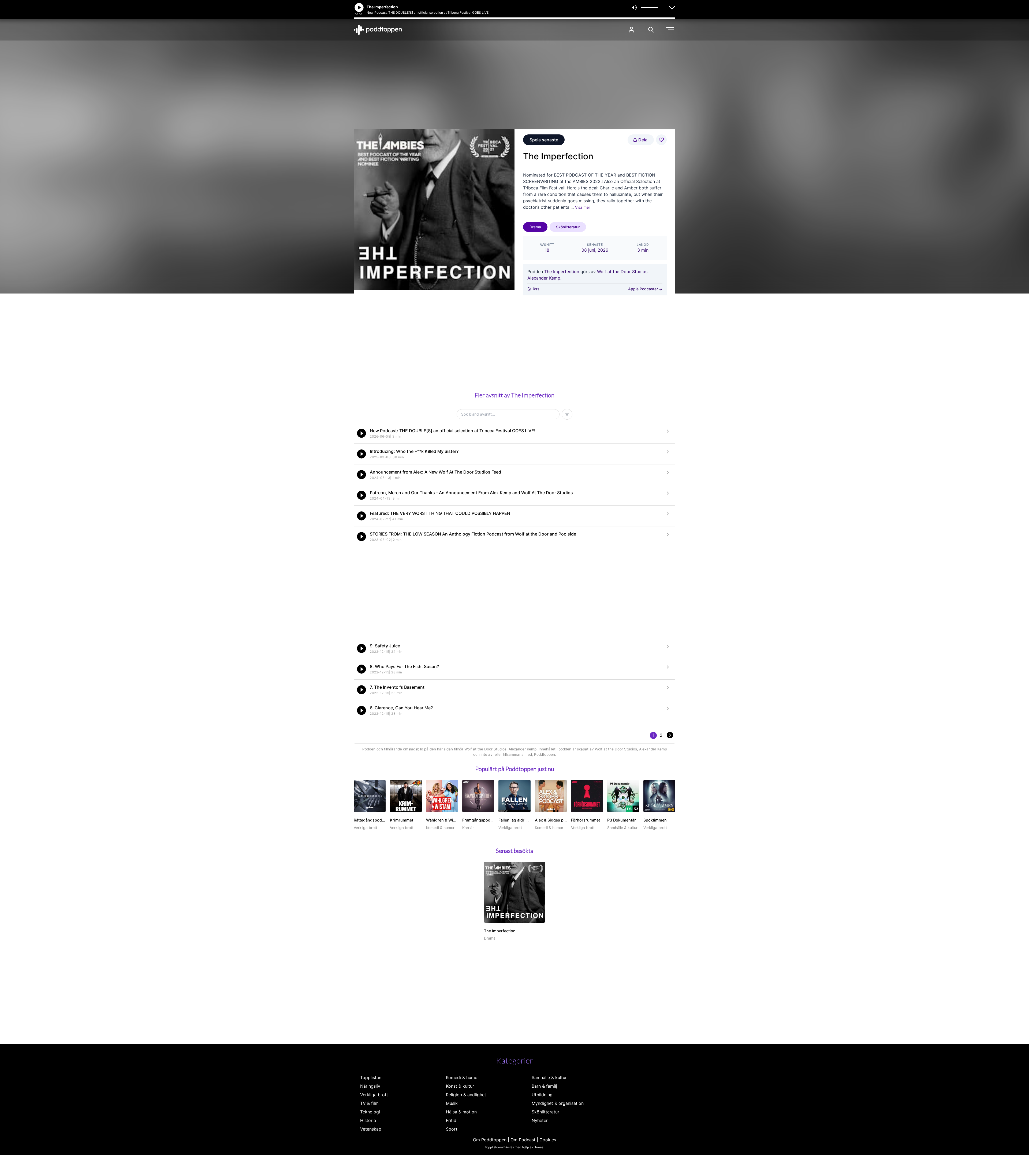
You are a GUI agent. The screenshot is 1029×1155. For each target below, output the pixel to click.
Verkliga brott (374, 1094)
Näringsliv (370, 1086)
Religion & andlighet (466, 1094)
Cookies (547, 1139)
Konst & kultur (460, 1086)
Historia (368, 1120)
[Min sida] (631, 29)
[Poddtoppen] (378, 29)
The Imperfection (561, 271)
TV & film (369, 1103)
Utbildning (542, 1094)
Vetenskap (370, 1129)
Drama (535, 227)
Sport (451, 1129)
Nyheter (540, 1120)
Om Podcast (522, 1139)
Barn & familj (544, 1086)
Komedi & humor (462, 1077)
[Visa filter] (567, 414)
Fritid (451, 1120)
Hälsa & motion (461, 1111)
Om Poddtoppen (489, 1139)
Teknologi (370, 1111)
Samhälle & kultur (549, 1077)
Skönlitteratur (568, 227)
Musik (452, 1103)
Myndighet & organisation (558, 1103)
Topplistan (370, 1077)
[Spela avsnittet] (361, 433)
